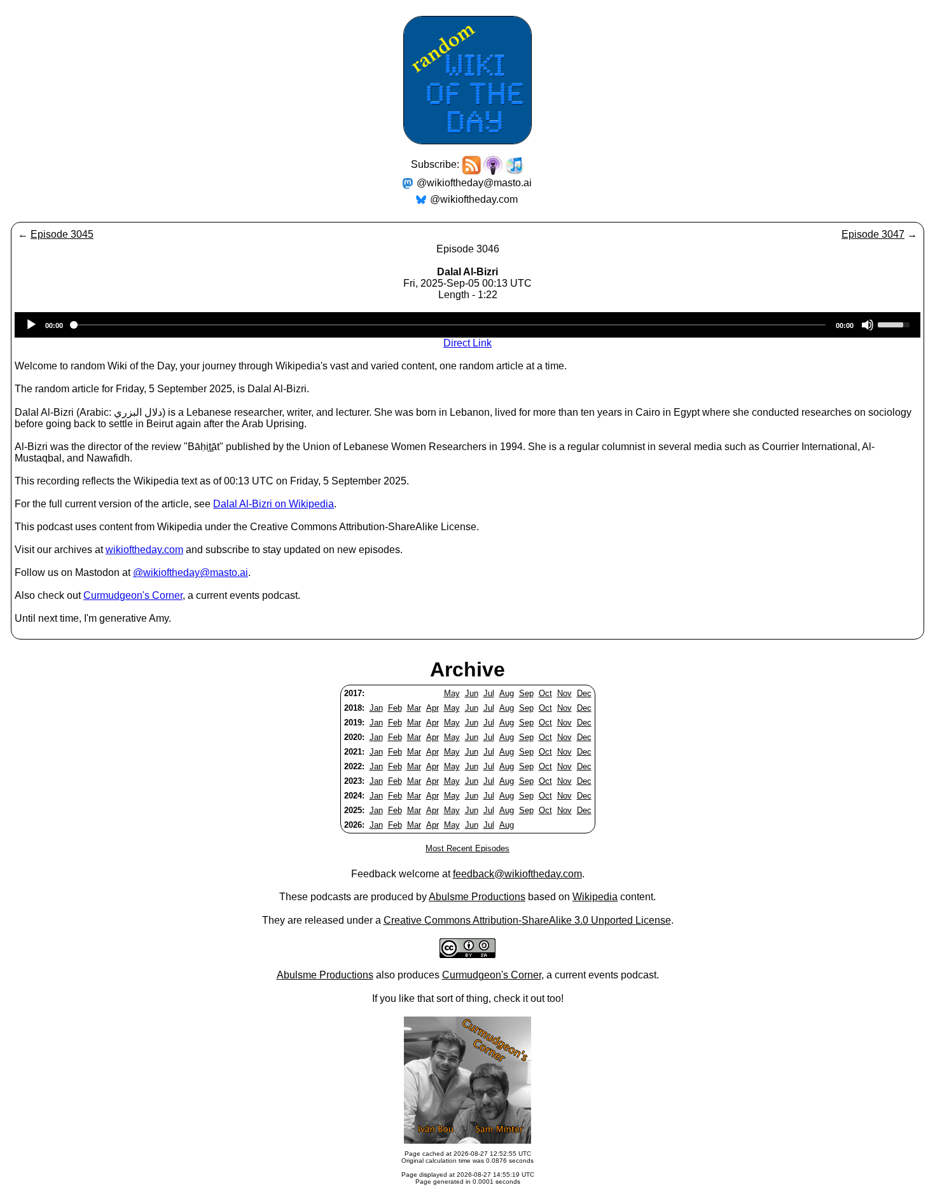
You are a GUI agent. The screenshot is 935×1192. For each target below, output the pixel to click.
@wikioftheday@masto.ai (474, 182)
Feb (395, 708)
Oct (545, 693)
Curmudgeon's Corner (133, 595)
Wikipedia (595, 896)
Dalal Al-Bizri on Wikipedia (273, 503)
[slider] (895, 323)
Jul (488, 693)
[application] (467, 325)
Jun (471, 693)
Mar (414, 708)
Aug (506, 693)
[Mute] (867, 325)
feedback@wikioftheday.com (517, 873)
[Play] (31, 325)
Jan (376, 708)
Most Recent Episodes (467, 848)
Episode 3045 (62, 234)
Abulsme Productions (477, 896)
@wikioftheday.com (474, 199)
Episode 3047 (873, 234)
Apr (432, 708)
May (452, 693)
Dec (584, 693)
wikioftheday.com (144, 549)
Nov (564, 693)
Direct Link (467, 343)
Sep (526, 693)
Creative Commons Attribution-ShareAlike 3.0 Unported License (527, 920)
